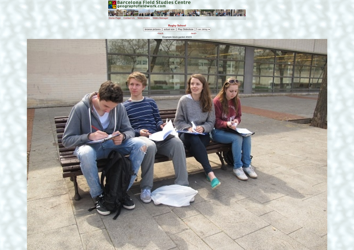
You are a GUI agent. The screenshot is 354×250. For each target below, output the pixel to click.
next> (194, 33)
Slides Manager (160, 18)
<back (160, 33)
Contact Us (129, 18)
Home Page (115, 18)
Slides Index (143, 18)
